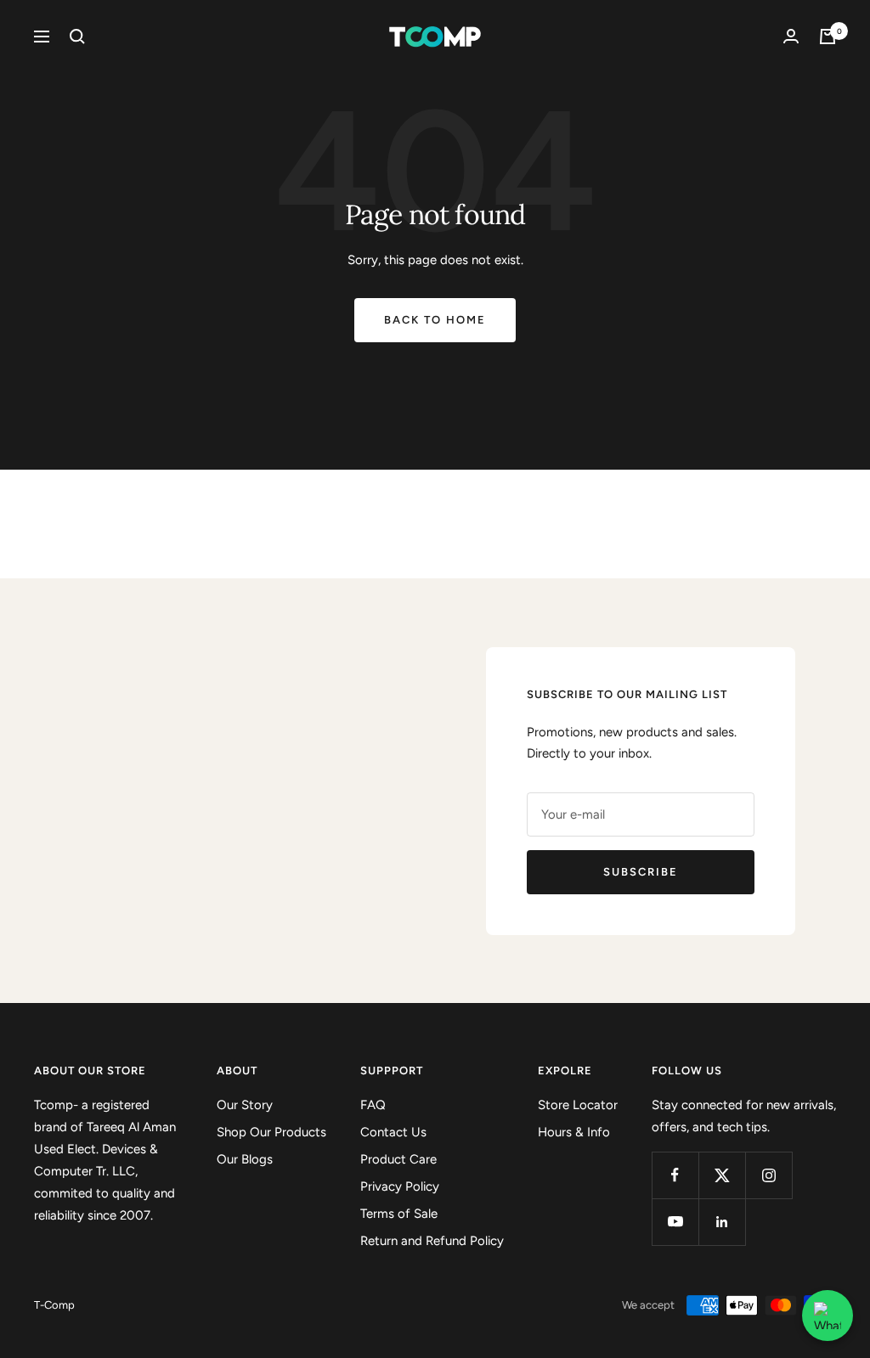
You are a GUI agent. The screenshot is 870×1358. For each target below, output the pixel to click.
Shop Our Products (271, 1132)
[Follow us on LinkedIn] (721, 1221)
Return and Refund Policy (432, 1240)
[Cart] (827, 36)
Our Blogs (245, 1159)
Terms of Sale (399, 1213)
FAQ (373, 1105)
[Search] (77, 36)
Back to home (435, 319)
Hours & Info (574, 1132)
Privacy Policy (399, 1186)
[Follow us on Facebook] (675, 1175)
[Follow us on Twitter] (721, 1175)
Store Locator (578, 1105)
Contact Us (393, 1132)
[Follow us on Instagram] (768, 1175)
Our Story (245, 1105)
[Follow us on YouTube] (675, 1221)
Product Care (398, 1159)
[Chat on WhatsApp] (827, 1315)
